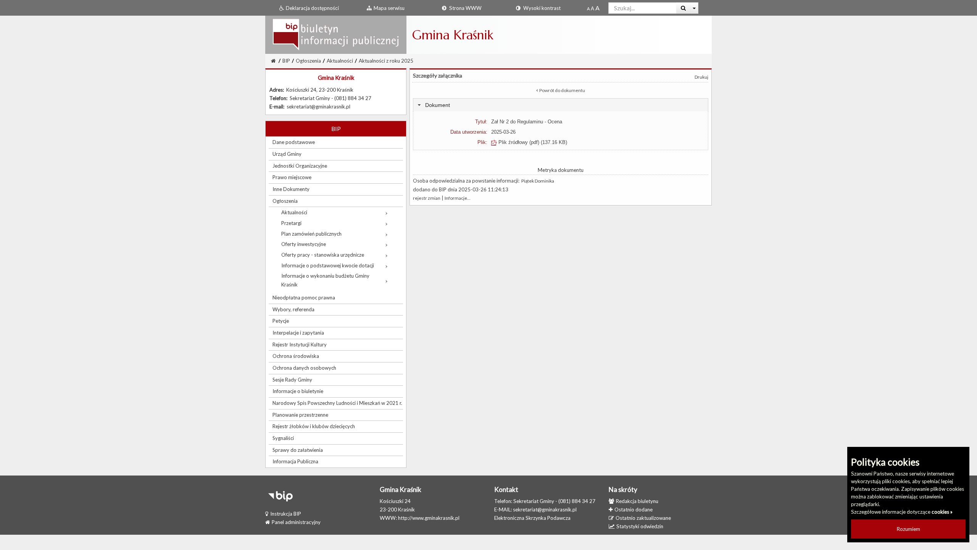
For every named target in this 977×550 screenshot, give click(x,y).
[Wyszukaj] (683, 8)
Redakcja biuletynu (637, 501)
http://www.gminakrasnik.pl (428, 518)
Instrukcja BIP (285, 514)
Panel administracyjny (296, 522)
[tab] (560, 105)
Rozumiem (908, 529)
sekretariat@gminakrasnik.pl (545, 509)
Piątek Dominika (537, 181)
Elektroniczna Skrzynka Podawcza (532, 518)
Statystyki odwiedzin (639, 526)
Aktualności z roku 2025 (386, 61)
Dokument (437, 105)
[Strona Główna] (335, 34)
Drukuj (701, 76)
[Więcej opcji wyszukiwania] (694, 8)
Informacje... (458, 198)
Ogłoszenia (308, 61)
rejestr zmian (426, 198)
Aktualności (340, 61)
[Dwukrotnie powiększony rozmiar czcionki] (597, 8)
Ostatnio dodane (633, 509)
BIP (286, 61)
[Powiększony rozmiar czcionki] (592, 8)
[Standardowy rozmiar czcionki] (588, 8)
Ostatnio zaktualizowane (643, 518)
